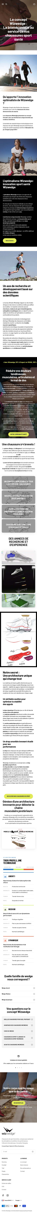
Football (4, 1165)
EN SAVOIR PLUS (18, 1103)
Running (4, 1162)
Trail (3, 1168)
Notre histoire (24, 1165)
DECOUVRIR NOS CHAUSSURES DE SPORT (18, 796)
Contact (22, 1171)
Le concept (23, 1162)
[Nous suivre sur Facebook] (3, 1195)
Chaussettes (5, 1174)
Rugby (3, 1171)
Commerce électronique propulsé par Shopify (21, 1210)
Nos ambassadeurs (25, 1168)
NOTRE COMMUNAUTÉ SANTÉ (18, 434)
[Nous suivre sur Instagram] (7, 1195)
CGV (3, 1186)
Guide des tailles (6, 1183)
